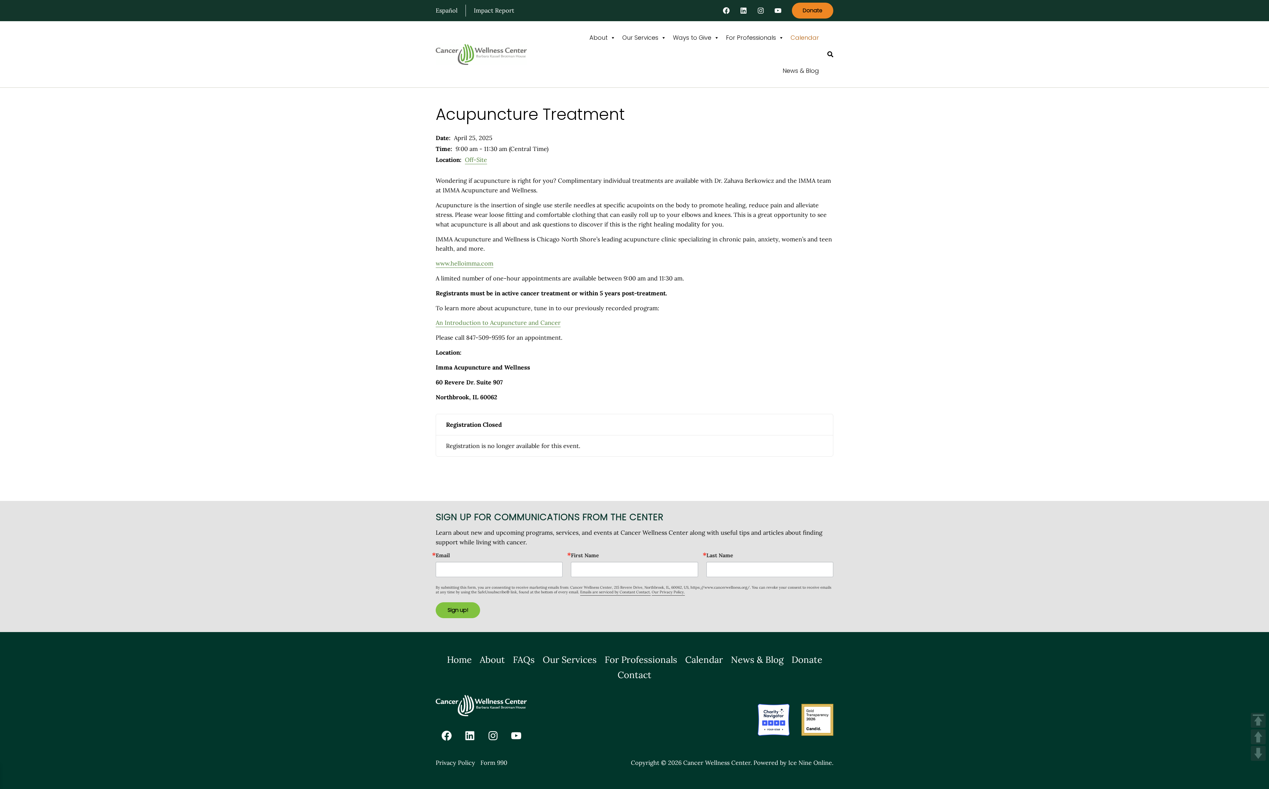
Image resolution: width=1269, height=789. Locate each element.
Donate (812, 10)
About (598, 37)
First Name (585, 555)
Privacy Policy (455, 762)
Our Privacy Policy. (668, 592)
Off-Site (476, 160)
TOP (1258, 720)
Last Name (719, 555)
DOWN (1258, 753)
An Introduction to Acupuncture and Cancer (498, 322)
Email (443, 555)
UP (1258, 736)
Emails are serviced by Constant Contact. (615, 592)
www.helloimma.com (464, 263)
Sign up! (458, 610)
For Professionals (751, 37)
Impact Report (494, 10)
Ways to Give (692, 37)
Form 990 (493, 762)
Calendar (805, 37)
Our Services (640, 37)
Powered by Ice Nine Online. (793, 762)
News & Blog (801, 71)
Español (447, 10)
